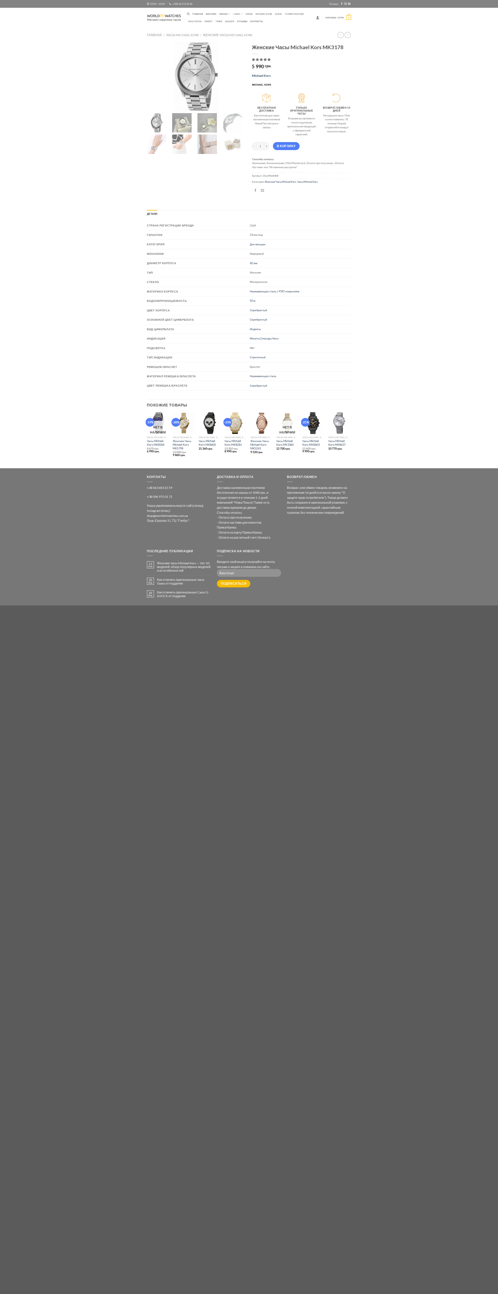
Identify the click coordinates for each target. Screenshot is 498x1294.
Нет (252, 347)
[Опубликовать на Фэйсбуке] (255, 190)
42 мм (253, 263)
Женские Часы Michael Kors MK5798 (182, 444)
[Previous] (147, 440)
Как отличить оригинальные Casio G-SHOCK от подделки (183, 594)
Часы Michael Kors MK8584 (155, 442)
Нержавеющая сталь (263, 376)
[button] (261, 59)
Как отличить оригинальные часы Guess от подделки (180, 581)
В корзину (286, 146)
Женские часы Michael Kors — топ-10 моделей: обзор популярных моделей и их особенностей (183, 566)
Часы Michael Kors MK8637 (336, 442)
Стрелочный (258, 357)
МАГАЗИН (211, 14)
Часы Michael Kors (182, 35)
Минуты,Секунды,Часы (264, 338)
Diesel (249, 14)
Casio (236, 14)
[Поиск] (188, 13)
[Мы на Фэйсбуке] (342, 4)
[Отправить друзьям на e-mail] (262, 190)
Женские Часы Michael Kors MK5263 (259, 444)
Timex (218, 21)
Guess (278, 14)
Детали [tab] (152, 213)
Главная (197, 14)
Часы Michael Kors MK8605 (207, 442)
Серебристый (258, 310)
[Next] (350, 440)
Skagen (229, 21)
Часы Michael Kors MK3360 (285, 442)
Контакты (256, 21)
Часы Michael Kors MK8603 (311, 442)
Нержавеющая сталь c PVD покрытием (274, 291)
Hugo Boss (195, 21)
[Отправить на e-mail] (349, 4)
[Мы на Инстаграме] (345, 4)
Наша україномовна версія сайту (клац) (175, 505)
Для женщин (258, 244)
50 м (252, 300)
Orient (208, 21)
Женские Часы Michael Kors (227, 35)
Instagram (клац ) (158, 510)
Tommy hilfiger (294, 14)
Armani (223, 14)
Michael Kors (264, 14)
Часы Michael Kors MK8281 (233, 442)
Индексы (255, 329)
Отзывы (333, 3)
